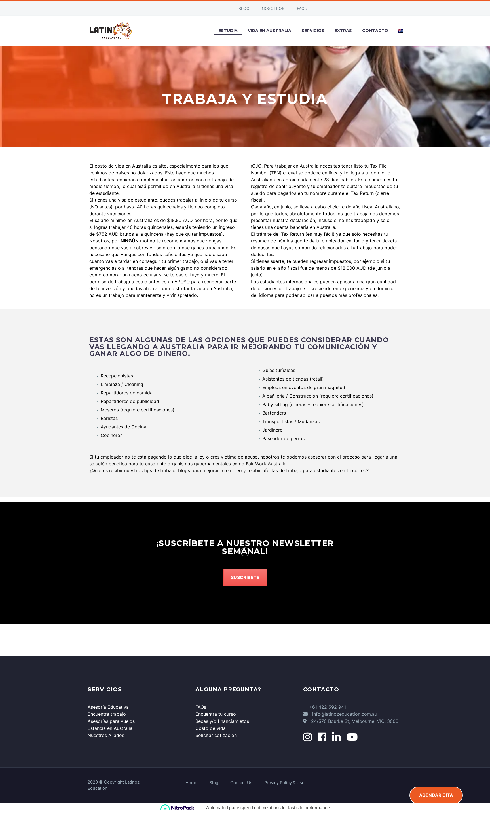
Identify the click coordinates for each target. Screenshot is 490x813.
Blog (213, 783)
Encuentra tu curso (215, 714)
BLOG (243, 8)
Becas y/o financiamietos (222, 721)
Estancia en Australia (110, 728)
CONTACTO (375, 30)
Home (191, 783)
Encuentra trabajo (107, 714)
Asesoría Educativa (108, 707)
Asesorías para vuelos (111, 721)
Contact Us (241, 783)
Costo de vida (210, 728)
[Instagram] (203, 8)
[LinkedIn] (195, 8)
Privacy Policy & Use (284, 783)
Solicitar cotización (216, 735)
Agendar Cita (436, 795)
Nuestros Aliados (106, 735)
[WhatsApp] (212, 8)
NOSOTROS (273, 8)
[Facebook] (186, 8)
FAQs (302, 8)
